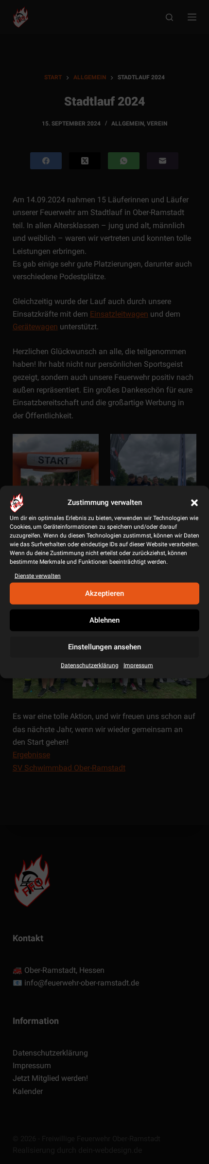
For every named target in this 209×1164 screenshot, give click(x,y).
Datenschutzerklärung (90, 665)
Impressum (138, 665)
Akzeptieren (104, 593)
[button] (194, 502)
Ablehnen (104, 620)
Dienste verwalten (38, 575)
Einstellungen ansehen (104, 647)
